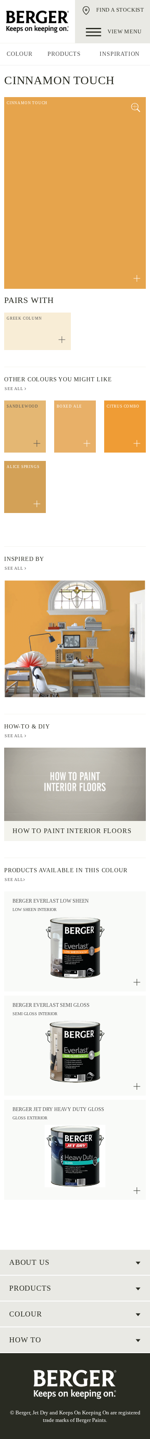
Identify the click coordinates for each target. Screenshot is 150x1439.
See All (15, 568)
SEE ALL (15, 388)
